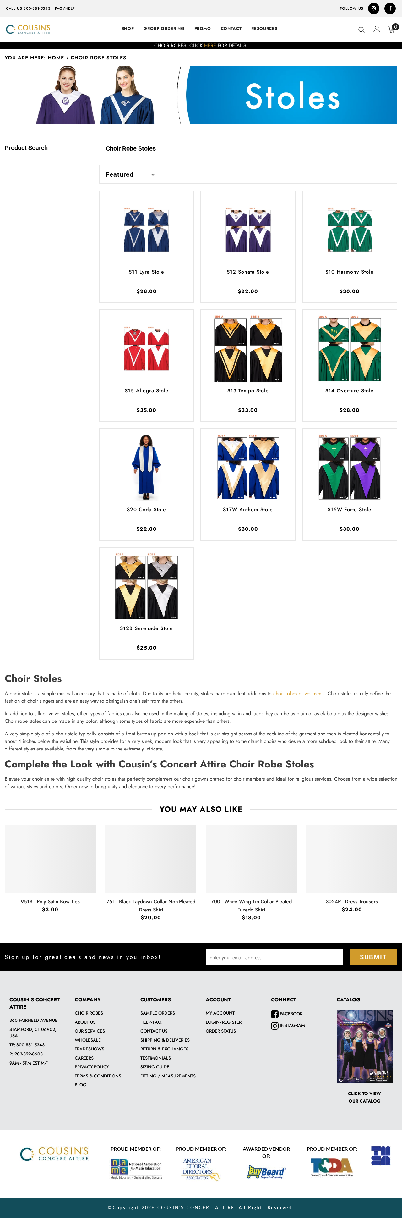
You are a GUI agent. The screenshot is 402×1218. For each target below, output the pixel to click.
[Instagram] (373, 8)
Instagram (292, 1025)
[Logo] (28, 29)
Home (56, 57)
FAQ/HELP (65, 8)
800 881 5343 (30, 1045)
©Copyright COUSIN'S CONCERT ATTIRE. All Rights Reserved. (201, 1208)
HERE (210, 45)
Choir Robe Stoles (99, 57)
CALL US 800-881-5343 (28, 8)
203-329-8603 (28, 1054)
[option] (201, 45)
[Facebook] (390, 8)
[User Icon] (376, 29)
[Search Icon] (361, 29)
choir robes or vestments (298, 693)
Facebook (291, 1013)
